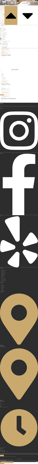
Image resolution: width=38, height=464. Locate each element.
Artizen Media (14, 456)
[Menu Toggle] (0, 2)
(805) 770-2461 (1, 404)
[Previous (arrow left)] (1, 463)
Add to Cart (2, 102)
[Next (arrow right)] (3, 463)
